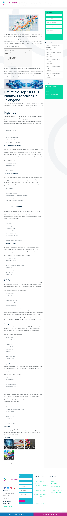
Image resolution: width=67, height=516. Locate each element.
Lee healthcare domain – (11, 57)
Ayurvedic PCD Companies (42, 496)
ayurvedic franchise (52, 86)
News (49, 91)
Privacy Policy (54, 481)
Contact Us (53, 479)
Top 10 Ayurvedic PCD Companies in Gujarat (53, 53)
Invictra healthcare (12, 58)
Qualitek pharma (12, 59)
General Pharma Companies (54, 89)
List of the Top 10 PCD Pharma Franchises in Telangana (16, 52)
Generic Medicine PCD (56, 492)
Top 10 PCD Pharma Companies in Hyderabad (53, 60)
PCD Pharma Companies (53, 94)
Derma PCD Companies (41, 494)
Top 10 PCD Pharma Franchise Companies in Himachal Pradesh (53, 67)
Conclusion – (12, 65)
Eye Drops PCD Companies (42, 485)
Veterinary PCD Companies (42, 487)
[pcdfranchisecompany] (9, 3)
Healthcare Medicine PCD (56, 490)
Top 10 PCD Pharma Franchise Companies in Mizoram (53, 46)
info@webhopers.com (8, 506)
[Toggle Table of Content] (28, 50)
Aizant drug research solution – (14, 60)
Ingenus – (7, 53)
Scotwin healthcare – (11, 56)
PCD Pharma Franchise (53, 97)
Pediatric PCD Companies (56, 483)
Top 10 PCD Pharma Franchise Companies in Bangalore (53, 74)
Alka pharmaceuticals (11, 54)
